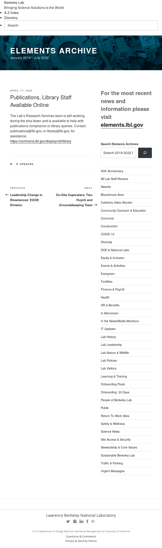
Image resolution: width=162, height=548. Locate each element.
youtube (93, 522)
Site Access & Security (116, 439)
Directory (11, 17)
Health (105, 297)
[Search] (145, 153)
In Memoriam (110, 313)
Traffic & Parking (112, 463)
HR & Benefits (110, 305)
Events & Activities (113, 265)
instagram (74, 522)
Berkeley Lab (14, 2)
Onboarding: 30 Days (115, 392)
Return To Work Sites (115, 416)
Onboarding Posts (113, 384)
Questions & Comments (81, 536)
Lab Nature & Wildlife (115, 352)
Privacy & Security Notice (81, 541)
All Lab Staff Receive (114, 179)
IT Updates (25, 164)
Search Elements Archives (119, 144)
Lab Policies (109, 360)
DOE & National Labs (115, 250)
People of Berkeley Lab (116, 400)
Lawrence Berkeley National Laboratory (81, 515)
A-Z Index (11, 12)
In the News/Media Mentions (120, 321)
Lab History (108, 337)
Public (105, 408)
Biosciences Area (112, 194)
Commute (107, 218)
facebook (87, 522)
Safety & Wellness (113, 423)
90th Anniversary (112, 171)
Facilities (106, 281)
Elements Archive (53, 50)
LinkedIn (81, 522)
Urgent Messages (112, 471)
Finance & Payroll (112, 289)
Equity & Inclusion (112, 258)
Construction (109, 226)
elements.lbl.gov (122, 124)
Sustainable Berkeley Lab (118, 455)
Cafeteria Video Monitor (116, 202)
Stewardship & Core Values (119, 447)
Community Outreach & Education (123, 210)
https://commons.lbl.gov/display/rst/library (40, 141)
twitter (68, 522)
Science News (110, 431)
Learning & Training (114, 376)
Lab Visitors (108, 368)
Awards (106, 186)
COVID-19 (107, 234)
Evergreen (108, 273)
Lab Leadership (111, 344)
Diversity (106, 242)
